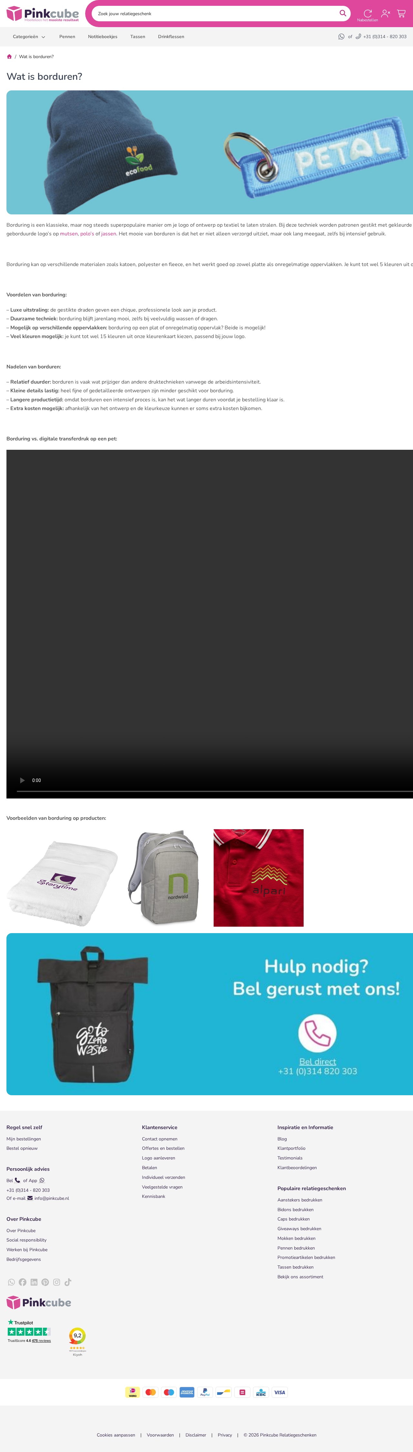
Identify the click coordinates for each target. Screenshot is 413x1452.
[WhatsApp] (342, 37)
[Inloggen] (385, 13)
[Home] (9, 57)
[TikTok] (68, 1282)
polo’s (87, 233)
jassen (108, 233)
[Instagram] (56, 1282)
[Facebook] (22, 1282)
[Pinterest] (45, 1282)
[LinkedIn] (34, 1282)
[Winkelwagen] (402, 13)
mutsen (69, 233)
